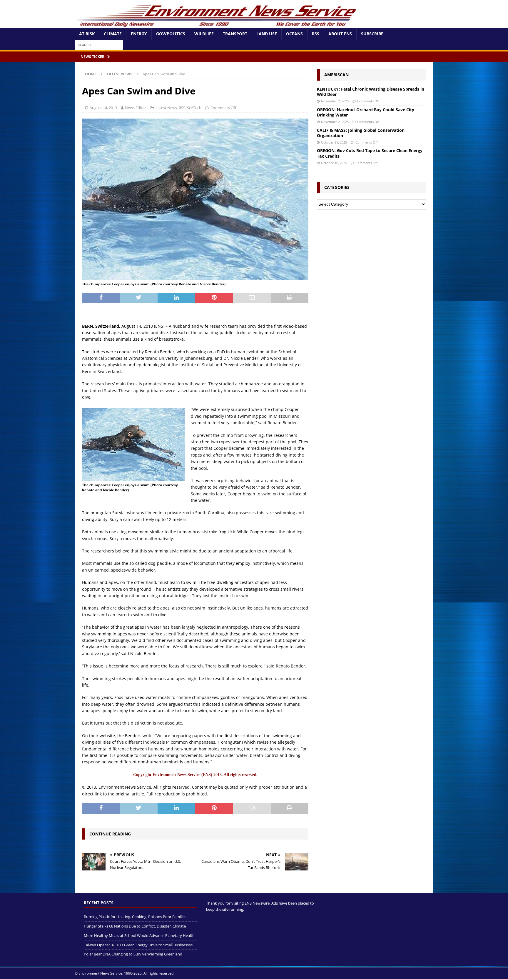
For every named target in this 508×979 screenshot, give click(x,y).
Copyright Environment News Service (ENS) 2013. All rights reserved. (195, 774)
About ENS (340, 33)
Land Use (266, 33)
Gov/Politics (170, 33)
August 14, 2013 (103, 107)
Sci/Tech (194, 107)
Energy (139, 33)
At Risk (87, 33)
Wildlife (204, 33)
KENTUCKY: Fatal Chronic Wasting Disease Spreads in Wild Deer (370, 91)
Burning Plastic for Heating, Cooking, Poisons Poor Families (135, 917)
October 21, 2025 (334, 142)
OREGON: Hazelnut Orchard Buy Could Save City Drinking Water (365, 112)
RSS (315, 33)
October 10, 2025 (334, 163)
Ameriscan (336, 74)
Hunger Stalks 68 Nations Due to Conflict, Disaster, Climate (135, 926)
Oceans (294, 33)
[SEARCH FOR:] (99, 44)
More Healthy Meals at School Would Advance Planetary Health (139, 935)
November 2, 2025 (335, 101)
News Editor (135, 107)
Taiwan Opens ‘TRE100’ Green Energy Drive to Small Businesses (138, 945)
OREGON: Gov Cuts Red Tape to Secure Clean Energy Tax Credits (369, 153)
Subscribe (372, 33)
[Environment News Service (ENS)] (217, 24)
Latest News (166, 107)
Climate (113, 33)
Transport (235, 33)
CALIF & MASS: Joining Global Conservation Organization (361, 132)
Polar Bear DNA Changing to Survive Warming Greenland (133, 954)
